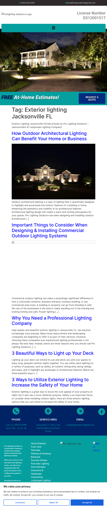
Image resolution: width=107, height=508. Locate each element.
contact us (16, 460)
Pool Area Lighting (40, 463)
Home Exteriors (38, 443)
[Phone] (16, 411)
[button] (53, 28)
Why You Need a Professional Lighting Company (52, 320)
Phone (16, 419)
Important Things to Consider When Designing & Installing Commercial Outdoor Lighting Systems (49, 230)
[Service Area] (48, 411)
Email (80, 419)
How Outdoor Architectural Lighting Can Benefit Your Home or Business (49, 136)
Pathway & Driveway (41, 453)
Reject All (53, 502)
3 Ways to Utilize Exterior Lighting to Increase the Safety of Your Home (50, 382)
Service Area (48, 419)
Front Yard (36, 447)
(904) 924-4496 (28, 3)
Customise (20, 502)
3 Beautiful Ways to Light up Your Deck (53, 353)
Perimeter (35, 450)
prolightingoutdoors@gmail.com (81, 3)
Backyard (35, 457)
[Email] (80, 411)
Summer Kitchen (39, 460)
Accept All (87, 502)
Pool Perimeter (38, 467)
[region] (53, 495)
